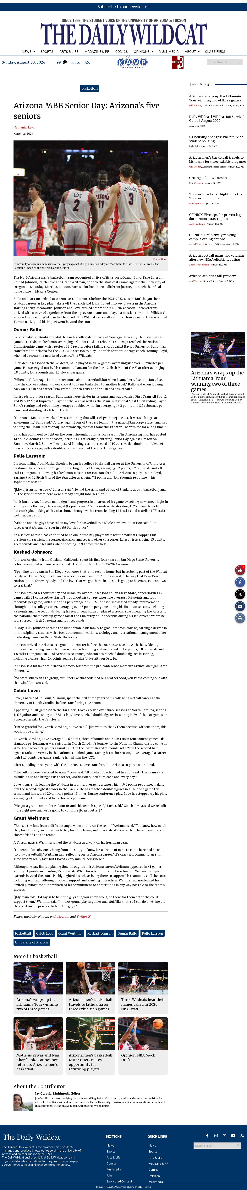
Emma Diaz (159, 259)
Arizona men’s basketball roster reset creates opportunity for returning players (90, 1062)
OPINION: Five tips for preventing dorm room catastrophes (215, 217)
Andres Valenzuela (199, 264)
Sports (47, 52)
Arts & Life (68, 52)
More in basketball (35, 956)
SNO (140, 1186)
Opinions (142, 52)
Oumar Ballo (127, 933)
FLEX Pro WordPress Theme (120, 1186)
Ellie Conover (196, 183)
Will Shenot (195, 105)
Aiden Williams (197, 223)
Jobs (110, 1175)
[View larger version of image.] (91, 198)
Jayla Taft (194, 146)
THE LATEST (200, 84)
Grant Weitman (70, 933)
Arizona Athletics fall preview (212, 276)
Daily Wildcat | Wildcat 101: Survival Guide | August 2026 (216, 119)
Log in (148, 1186)
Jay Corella (43, 1093)
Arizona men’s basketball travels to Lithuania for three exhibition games (218, 159)
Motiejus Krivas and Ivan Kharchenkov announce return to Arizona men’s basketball (37, 1062)
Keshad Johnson (100, 933)
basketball (90, 88)
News (26, 52)
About (190, 52)
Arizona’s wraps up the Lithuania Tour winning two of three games (215, 98)
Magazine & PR (97, 52)
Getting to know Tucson (208, 178)
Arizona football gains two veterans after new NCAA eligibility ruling (216, 257)
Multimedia (169, 52)
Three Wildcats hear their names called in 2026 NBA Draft (143, 1004)
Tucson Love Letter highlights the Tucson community (215, 196)
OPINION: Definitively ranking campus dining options (212, 237)
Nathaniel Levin (25, 127)
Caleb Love (44, 933)
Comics (121, 52)
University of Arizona (31, 942)
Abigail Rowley (196, 244)
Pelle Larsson (152, 933)
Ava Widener (195, 281)
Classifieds (215, 52)
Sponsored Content (119, 1181)
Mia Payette (195, 203)
